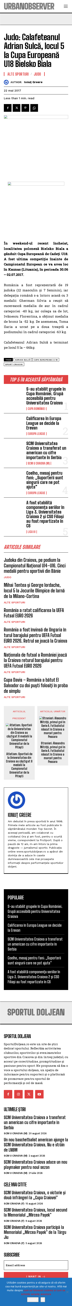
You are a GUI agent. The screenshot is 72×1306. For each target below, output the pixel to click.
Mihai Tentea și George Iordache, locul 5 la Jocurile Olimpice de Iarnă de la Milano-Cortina (34, 590)
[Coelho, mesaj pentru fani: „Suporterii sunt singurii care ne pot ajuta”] (13, 479)
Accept (33, 1299)
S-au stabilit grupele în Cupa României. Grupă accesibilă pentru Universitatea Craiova (46, 396)
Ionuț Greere (33, 82)
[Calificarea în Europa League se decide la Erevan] (13, 425)
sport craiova (14, 364)
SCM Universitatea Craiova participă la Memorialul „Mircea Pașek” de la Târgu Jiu (35, 1232)
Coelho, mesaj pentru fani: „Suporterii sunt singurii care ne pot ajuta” (44, 480)
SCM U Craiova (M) (39, 463)
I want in (33, 1276)
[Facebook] (8, 108)
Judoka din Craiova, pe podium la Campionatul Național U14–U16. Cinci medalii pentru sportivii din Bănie (35, 565)
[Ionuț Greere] (7, 82)
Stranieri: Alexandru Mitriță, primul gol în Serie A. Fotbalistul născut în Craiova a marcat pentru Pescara (52, 752)
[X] (67, 1292)
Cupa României (36, 408)
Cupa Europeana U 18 (46, 360)
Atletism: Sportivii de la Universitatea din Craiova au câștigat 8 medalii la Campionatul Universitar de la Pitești (19, 765)
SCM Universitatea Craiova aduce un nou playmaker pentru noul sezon (35, 1164)
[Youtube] (39, 1094)
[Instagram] (18, 1094)
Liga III (32, 531)
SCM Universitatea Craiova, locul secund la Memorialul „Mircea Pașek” (35, 1212)
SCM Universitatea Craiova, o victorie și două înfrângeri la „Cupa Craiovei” (34, 1195)
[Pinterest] (25, 108)
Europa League (36, 433)
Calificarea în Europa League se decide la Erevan (43, 423)
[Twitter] (16, 108)
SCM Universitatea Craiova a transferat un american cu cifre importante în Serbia (46, 450)
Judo (7, 577)
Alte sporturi (14, 602)
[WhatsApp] (34, 108)
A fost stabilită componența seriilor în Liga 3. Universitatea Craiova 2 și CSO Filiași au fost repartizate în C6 (45, 514)
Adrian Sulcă (23, 360)
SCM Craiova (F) (14, 1203)
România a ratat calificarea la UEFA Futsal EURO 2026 (34, 613)
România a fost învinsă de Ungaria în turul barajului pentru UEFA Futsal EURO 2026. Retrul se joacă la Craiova (35, 635)
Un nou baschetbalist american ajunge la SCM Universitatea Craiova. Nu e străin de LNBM (36, 1145)
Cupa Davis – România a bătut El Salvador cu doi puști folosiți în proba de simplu (36, 685)
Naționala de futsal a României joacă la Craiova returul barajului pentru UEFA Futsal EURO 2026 (35, 660)
